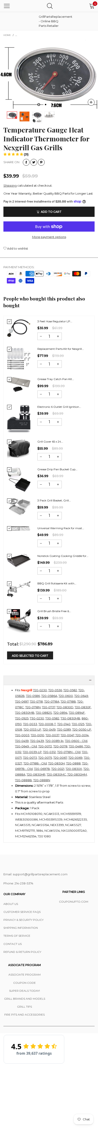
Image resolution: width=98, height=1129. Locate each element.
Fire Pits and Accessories (24, 1014)
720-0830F (83, 707)
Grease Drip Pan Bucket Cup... (57, 469)
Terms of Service (16, 935)
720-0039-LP (32, 752)
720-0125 (78, 724)
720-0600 (66, 696)
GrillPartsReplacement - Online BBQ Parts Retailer (50, 21)
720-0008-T (47, 724)
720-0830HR (36, 774)
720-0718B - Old (35, 763)
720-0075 (45, 757)
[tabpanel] (49, 74)
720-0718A (51, 701)
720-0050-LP (81, 729)
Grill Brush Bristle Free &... (54, 611)
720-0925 (21, 718)
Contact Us (12, 944)
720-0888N (41, 780)
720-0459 (22, 741)
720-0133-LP (32, 729)
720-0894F (77, 712)
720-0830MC (56, 774)
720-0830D (65, 707)
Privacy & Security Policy (23, 919)
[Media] (91, 102)
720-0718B (68, 701)
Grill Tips (24, 1006)
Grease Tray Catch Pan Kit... (55, 379)
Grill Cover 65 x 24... (50, 441)
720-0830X (74, 769)
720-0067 (60, 757)
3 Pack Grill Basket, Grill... (54, 500)
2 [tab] (45, 104)
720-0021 (57, 769)
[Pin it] (41, 162)
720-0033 (30, 724)
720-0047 (67, 735)
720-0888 (73, 763)
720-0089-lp (54, 741)
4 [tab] (59, 104)
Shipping (10, 185)
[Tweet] (33, 162)
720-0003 (22, 735)
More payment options (49, 237)
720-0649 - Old (26, 746)
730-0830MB (70, 718)
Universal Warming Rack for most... (60, 528)
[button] (15, 154)
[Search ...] (50, 6)
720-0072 (45, 746)
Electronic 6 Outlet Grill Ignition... (59, 406)
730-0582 (52, 718)
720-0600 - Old (76, 741)
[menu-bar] (7, 6)
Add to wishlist (17, 248)
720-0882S (44, 712)
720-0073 (30, 757)
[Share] (26, 162)
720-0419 (49, 729)
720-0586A (49, 696)
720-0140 (63, 724)
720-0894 (60, 712)
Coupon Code (24, 982)
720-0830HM (77, 774)
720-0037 (52, 735)
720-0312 (49, 752)
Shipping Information (20, 927)
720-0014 (82, 735)
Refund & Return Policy (22, 952)
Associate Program (24, 974)
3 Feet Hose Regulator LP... (54, 321)
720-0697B (42, 769)
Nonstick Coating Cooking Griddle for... (62, 556)
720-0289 (64, 729)
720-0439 (37, 741)
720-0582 (70, 690)
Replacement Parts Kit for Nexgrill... (60, 348)
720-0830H (56, 763)
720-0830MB (24, 712)
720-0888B (23, 780)
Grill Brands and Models (24, 998)
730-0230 (37, 718)
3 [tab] (52, 104)
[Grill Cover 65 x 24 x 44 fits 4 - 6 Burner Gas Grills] (19, 449)
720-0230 (40, 690)
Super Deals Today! (24, 990)
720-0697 (21, 701)
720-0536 (55, 690)
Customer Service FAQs (22, 912)
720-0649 (81, 696)
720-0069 (75, 757)
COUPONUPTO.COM (73, 901)
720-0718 (36, 701)
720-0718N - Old (68, 752)
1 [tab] (38, 104)
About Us (10, 904)
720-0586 (33, 696)
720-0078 (60, 746)
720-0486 (76, 746)
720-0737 (48, 707)
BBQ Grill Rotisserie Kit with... (56, 583)
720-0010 (37, 735)
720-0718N (33, 707)
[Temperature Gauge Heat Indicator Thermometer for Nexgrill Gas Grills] (24, 116)
